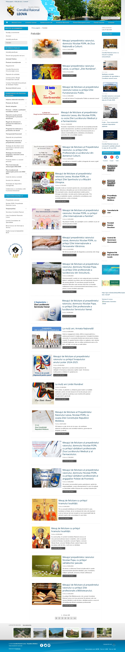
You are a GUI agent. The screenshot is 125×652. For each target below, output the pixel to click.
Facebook (105, 160)
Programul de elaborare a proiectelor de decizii (16, 129)
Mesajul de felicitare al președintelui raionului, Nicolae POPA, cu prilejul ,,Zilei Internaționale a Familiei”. (80, 213)
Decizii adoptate (16, 106)
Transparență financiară (16, 134)
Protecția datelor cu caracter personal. (14, 160)
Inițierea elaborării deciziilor (16, 99)
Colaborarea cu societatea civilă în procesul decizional (16, 189)
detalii (104, 303)
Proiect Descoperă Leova (81, 22)
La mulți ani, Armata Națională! (78, 328)
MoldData (17, 648)
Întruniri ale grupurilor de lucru (15, 55)
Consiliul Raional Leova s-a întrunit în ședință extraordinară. (110, 55)
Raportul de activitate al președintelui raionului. (16, 141)
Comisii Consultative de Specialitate (13, 221)
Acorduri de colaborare (13, 180)
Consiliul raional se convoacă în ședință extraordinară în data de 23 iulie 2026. (111, 98)
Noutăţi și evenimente (12, 32)
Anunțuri (8, 36)
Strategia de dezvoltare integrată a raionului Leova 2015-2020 (16, 154)
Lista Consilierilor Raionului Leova (14, 216)
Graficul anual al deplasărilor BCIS (15, 231)
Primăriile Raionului (62, 22)
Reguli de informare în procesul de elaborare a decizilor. (16, 123)
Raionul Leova (16, 22)
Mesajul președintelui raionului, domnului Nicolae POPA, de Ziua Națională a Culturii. (78, 43)
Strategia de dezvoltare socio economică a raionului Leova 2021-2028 (15, 147)
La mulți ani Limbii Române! (69, 384)
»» (75, 618)
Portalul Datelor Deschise (111, 225)
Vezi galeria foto (27, 625)
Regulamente (10, 66)
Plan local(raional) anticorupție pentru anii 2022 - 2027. (16, 171)
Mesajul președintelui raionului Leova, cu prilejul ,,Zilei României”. (79, 67)
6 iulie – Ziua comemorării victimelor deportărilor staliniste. (110, 124)
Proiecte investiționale (16, 62)
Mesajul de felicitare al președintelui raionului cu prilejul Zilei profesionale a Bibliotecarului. (80, 587)
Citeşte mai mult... (69, 53)
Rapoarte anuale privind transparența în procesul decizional (16, 116)
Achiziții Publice (16, 59)
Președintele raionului (12, 200)
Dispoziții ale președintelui (14, 137)
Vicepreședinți (16, 208)
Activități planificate (12, 39)
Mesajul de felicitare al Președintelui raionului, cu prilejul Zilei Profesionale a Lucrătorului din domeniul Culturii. (80, 151)
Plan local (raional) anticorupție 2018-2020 (16, 165)
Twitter (117, 160)
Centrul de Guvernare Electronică (111, 240)
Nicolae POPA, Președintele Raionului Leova (14, 204)
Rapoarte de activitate (12, 74)
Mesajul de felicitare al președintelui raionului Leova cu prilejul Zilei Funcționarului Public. (80, 89)
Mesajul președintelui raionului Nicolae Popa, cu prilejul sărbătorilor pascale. (78, 560)
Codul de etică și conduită (14, 177)
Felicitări (8, 42)
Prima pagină (9, 1)
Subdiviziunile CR (46, 22)
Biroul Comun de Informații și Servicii (15, 226)
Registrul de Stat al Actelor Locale (113, 254)
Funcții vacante (99, 22)
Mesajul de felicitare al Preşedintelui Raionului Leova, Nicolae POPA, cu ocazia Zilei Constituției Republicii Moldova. (73, 416)
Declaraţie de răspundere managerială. (14, 184)
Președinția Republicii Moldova (112, 198)
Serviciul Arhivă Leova (16, 88)
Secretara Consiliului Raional (15, 212)
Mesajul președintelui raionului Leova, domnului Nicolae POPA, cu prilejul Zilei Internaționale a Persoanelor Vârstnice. (79, 242)
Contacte (25, 1)
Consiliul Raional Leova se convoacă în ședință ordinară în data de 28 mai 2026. (111, 146)
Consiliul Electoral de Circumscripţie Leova (12, 70)
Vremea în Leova (107, 299)
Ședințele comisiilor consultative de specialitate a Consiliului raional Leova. (111, 76)
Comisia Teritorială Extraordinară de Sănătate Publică (16, 83)
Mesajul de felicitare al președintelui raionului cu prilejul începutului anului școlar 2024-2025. (71, 359)
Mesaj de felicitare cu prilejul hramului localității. (72, 502)
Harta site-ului (18, 1)
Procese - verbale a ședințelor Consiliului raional (16, 110)
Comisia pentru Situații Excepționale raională (13, 78)
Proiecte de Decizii (16, 103)
